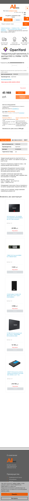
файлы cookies (16, 483)
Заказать (20, 92)
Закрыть (18, 20)
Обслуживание (12, 479)
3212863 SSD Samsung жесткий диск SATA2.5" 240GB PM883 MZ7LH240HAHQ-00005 (14, 334)
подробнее (21, 112)
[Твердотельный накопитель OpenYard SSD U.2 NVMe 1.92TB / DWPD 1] (14, 51)
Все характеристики (6, 79)
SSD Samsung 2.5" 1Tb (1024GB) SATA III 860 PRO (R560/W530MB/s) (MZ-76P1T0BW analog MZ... (15, 218)
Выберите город (13, 10)
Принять (14, 494)
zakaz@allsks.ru (15, 108)
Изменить (8, 20)
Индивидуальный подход (15, 477)
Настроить (14, 498)
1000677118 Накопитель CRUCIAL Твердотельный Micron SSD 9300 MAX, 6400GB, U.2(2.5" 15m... (15, 373)
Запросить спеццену (22, 97)
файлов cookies (5, 491)
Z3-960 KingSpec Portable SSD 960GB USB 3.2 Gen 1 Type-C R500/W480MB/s (14, 295)
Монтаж (11, 481)
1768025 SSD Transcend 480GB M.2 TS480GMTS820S (14, 256)
